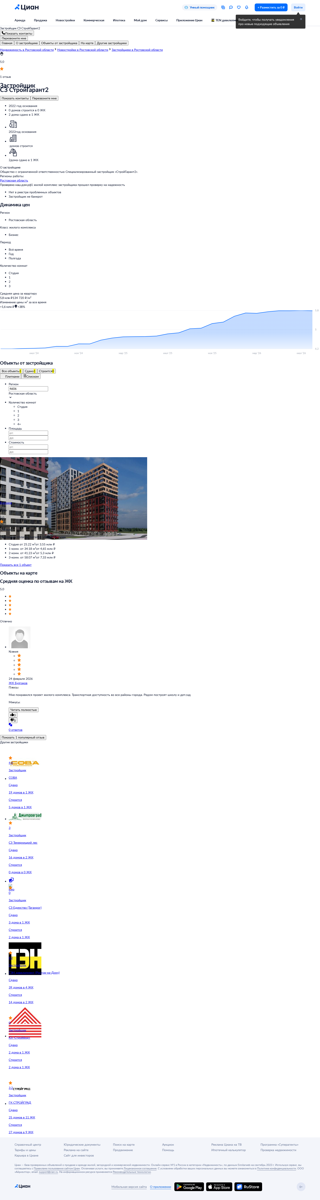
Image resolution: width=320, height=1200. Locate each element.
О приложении (160, 1187)
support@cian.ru (48, 1171)
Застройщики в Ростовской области (137, 50)
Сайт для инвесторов (79, 1155)
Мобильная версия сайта (129, 1187)
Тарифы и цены (25, 1150)
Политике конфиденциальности (276, 1168)
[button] (164, 220)
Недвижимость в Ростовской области (27, 50)
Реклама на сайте (76, 1150)
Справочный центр (28, 1144)
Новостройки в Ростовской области (82, 50)
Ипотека (119, 20)
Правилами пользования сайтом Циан (57, 1168)
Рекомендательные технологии (132, 1171)
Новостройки (65, 20)
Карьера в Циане (26, 1155)
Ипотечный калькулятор (228, 1150)
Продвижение (123, 1150)
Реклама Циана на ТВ (226, 1144)
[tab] (7, 43)
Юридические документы (82, 1144)
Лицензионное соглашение (140, 1168)
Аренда (20, 20)
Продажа (40, 20)
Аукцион (168, 1144)
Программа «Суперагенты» (279, 1144)
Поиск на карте (124, 1144)
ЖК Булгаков (18, 683)
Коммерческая (94, 20)
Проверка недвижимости (278, 1150)
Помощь (168, 1150)
